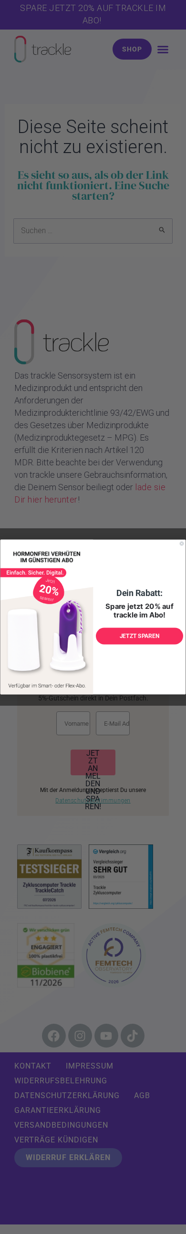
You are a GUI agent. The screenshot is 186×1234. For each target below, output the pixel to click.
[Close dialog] (181, 543)
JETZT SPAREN (140, 636)
